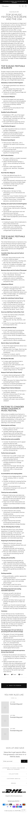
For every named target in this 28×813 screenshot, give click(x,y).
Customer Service (13, 778)
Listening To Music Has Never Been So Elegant (13, 768)
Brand (13, 783)
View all (14, 698)
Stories (10, 11)
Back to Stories (15, 685)
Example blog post (16, 704)
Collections (13, 773)
